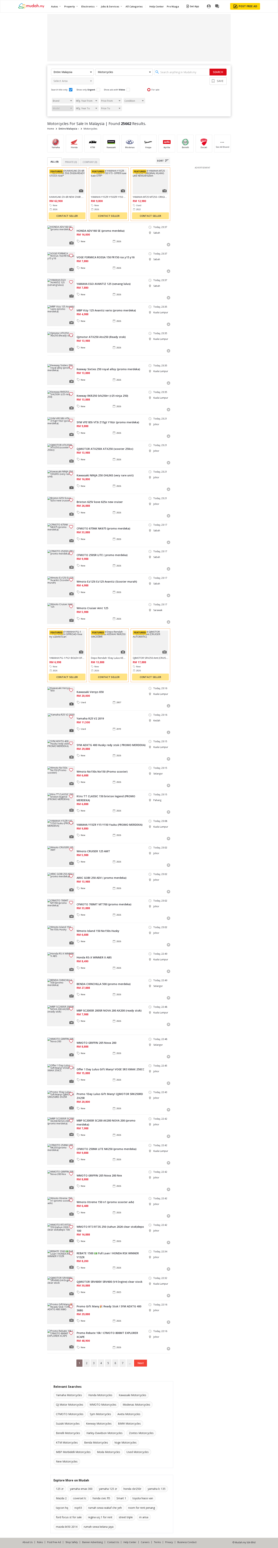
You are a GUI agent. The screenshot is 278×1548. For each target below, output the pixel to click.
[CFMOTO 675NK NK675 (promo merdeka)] (61, 533)
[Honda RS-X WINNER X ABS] (61, 962)
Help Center (129, 1542)
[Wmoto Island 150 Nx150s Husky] (61, 936)
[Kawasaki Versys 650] (61, 697)
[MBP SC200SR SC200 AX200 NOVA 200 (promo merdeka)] (61, 1127)
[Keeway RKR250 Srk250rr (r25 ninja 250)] (61, 401)
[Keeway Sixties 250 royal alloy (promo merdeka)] (61, 374)
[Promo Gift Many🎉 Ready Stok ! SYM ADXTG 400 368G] (61, 1313)
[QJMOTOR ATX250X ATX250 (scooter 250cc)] (61, 454)
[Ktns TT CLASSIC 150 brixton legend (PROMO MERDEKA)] (61, 803)
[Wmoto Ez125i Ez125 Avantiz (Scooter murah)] (61, 586)
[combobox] (182, 72)
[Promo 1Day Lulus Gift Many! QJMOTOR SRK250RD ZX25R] (61, 1101)
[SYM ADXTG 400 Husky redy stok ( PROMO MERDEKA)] (61, 750)
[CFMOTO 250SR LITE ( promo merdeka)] (61, 560)
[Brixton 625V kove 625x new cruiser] (61, 507)
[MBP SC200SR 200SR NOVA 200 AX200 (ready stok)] (61, 1015)
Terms (157, 1542)
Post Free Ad (54, 1542)
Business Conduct (186, 1542)
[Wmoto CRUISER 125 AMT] (61, 856)
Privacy (169, 1542)
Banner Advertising (92, 1542)
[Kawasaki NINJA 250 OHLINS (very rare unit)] (61, 480)
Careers (145, 1542)
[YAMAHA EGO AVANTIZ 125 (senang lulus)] (61, 289)
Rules (40, 1542)
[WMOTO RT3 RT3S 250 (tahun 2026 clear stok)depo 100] (61, 1234)
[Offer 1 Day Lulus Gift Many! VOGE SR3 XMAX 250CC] (61, 1074)
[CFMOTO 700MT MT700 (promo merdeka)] (61, 909)
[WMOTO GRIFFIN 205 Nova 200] (61, 1048)
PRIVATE (71, 162)
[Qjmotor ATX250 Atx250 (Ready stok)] (61, 342)
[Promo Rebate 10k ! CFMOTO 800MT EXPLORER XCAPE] (61, 1340)
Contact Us (113, 1542)
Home (50, 128)
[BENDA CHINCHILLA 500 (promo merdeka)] (61, 989)
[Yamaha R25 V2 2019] (61, 723)
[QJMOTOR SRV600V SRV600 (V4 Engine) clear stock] (61, 1287)
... (130, 1363)
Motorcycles (90, 128)
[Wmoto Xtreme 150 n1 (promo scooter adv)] (61, 1207)
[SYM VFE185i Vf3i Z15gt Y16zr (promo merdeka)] (61, 427)
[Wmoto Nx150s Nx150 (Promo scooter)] (61, 777)
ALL (54, 161)
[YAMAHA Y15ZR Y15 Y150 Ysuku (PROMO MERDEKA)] (61, 830)
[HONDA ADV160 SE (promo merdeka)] (61, 236)
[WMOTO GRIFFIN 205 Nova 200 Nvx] (61, 1180)
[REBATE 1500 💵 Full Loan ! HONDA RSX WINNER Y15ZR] (61, 1260)
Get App (194, 6)
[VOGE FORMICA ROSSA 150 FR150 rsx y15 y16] (61, 262)
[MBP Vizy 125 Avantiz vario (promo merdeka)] (61, 315)
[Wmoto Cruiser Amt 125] (61, 613)
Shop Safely (71, 1542)
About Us (28, 1542)
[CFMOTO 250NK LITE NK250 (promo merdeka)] (61, 1154)
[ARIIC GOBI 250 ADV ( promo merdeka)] (61, 883)
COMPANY (90, 162)
